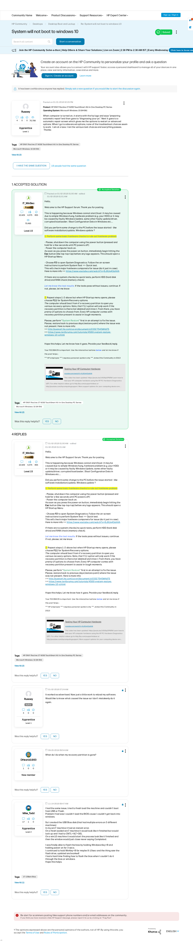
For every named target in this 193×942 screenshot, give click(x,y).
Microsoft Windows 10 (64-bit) (26, 149)
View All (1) (19, 882)
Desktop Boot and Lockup (61, 24)
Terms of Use (32, 932)
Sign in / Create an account (59, 75)
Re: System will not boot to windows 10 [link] (101, 24)
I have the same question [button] (31, 165)
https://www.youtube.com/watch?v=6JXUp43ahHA (92, 271)
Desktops (38, 24)
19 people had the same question (68, 165)
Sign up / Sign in (170, 15)
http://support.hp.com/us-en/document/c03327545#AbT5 (78, 329)
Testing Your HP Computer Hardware (82, 369)
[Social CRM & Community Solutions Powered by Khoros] (154, 931)
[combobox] (32, 41)
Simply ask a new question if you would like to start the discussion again (102, 88)
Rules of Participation (55, 932)
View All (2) (16, 155)
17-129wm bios (29, 877)
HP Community (19, 24)
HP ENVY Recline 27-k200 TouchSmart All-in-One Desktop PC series (49, 144)
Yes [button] (47, 421)
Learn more (85, 75)
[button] (123, 103)
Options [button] (177, 32)
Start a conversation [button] (70, 41)
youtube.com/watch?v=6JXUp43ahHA (78, 373)
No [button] (56, 421)
